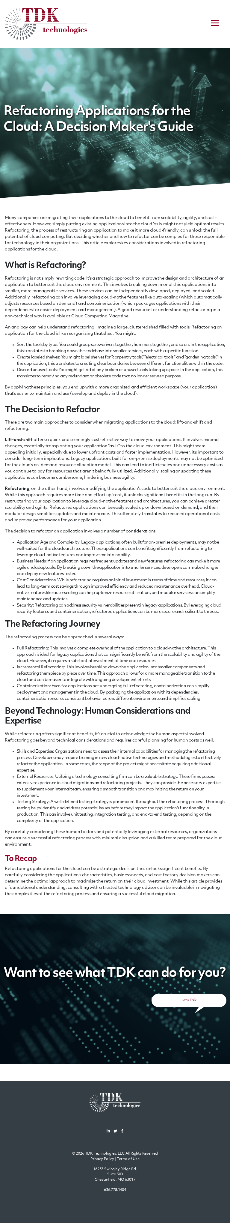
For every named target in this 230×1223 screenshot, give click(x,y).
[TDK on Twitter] (115, 1132)
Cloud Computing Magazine (99, 316)
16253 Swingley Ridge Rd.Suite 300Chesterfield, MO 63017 (115, 1175)
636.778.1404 (115, 1190)
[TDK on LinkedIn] (108, 1132)
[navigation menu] (215, 24)
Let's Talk (188, 1000)
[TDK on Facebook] (122, 1132)
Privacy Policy (102, 1159)
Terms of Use (128, 1159)
